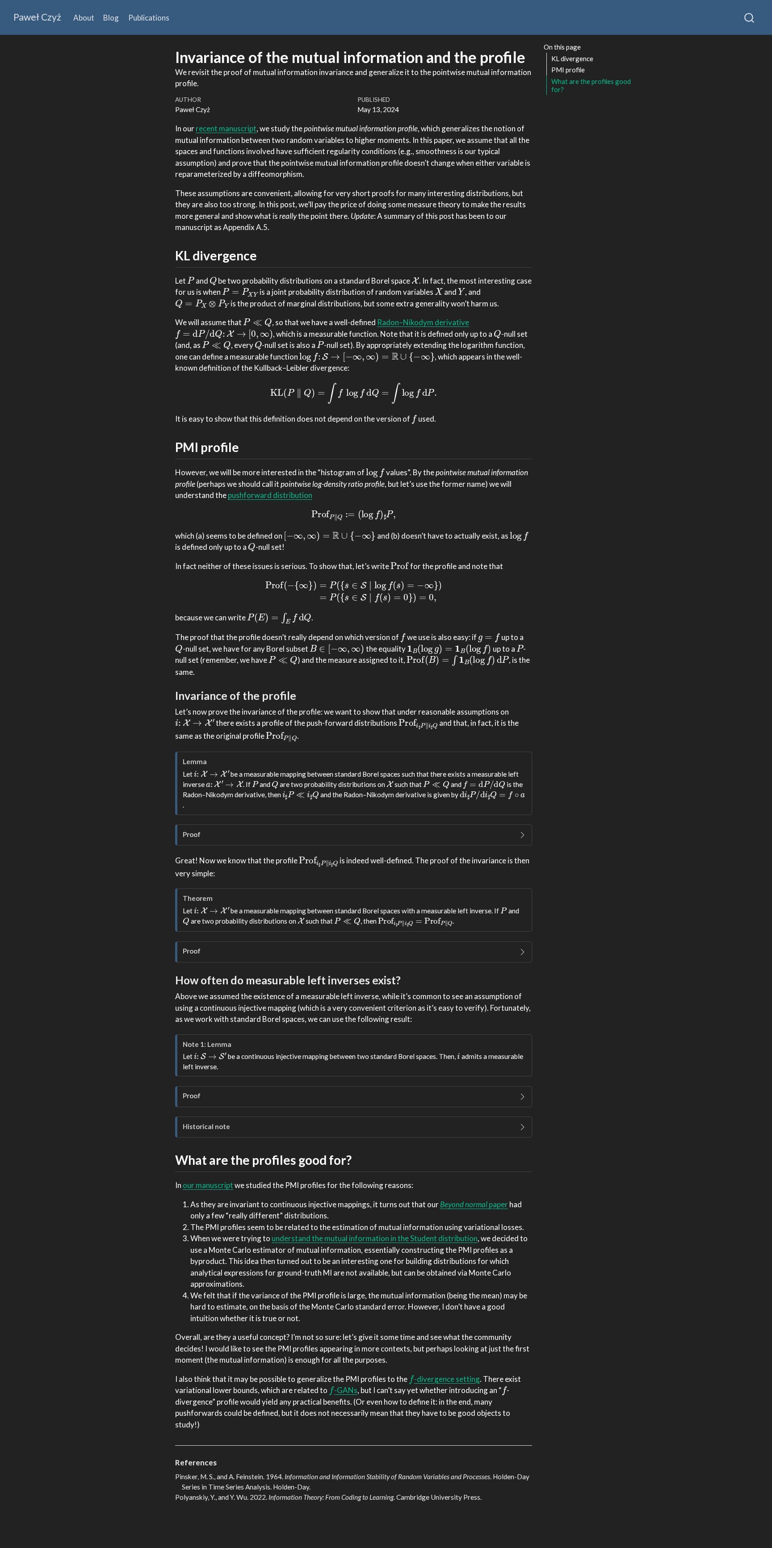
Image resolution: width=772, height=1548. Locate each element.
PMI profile (568, 70)
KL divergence (572, 58)
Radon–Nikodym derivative (423, 322)
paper (474, 1204)
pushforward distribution (270, 495)
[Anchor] (265, 255)
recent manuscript (226, 128)
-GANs (343, 1390)
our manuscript (208, 1185)
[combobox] (750, 17)
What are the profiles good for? (591, 85)
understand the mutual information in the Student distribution (375, 1238)
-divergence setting (444, 1379)
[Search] (749, 17)
